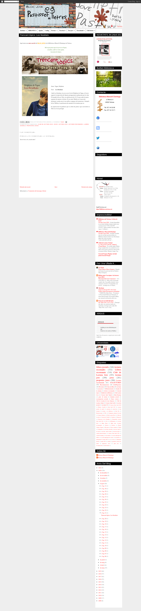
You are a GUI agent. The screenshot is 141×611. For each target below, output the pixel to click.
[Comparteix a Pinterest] (29, 122)
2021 (100, 468)
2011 (100, 593)
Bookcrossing (99, 413)
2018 (100, 574)
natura (109, 441)
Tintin (119, 427)
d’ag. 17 (104, 527)
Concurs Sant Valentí (106, 395)
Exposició (119, 417)
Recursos (107, 427)
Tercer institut (114, 427)
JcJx (106, 421)
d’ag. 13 (104, 537)
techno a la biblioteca (107, 411)
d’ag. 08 (104, 551)
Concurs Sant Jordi (110, 403)
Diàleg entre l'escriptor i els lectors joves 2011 (108, 276)
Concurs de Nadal (105, 417)
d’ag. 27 (104, 497)
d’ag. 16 (104, 529)
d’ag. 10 (104, 545)
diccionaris (107, 435)
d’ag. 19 (104, 521)
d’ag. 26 (104, 499)
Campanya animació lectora (114, 413)
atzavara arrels (116, 431)
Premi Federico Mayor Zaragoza (106, 269)
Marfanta (101, 288)
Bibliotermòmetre (109, 389)
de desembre (103, 473)
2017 (100, 576)
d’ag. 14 (104, 535)
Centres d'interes (101, 415)
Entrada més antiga (87, 187)
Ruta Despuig (117, 395)
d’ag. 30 (104, 489)
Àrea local (62, 30)
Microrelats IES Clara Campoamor (107, 278)
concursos (108, 409)
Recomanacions (104, 385)
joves (56, 124)
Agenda (41, 30)
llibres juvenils (102, 367)
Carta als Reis (110, 387)
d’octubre (103, 478)
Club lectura (90, 30)
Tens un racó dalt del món (105, 301)
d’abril (102, 565)
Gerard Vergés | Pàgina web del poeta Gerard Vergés (107, 254)
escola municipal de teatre (107, 437)
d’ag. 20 (104, 518)
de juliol (102, 560)
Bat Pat (117, 411)
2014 (100, 584)
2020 (100, 470)
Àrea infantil (80, 30)
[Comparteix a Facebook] (27, 122)
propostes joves (33, 125)
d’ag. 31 (104, 486)
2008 (100, 601)
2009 (100, 598)
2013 (100, 587)
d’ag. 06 (104, 556)
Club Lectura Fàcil (111, 415)
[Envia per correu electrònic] (21, 122)
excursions (117, 437)
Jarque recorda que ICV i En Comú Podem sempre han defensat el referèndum (108, 290)
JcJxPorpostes (113, 421)
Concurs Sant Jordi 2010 (115, 405)
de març (102, 568)
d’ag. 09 (104, 548)
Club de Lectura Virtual (105, 243)
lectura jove (63, 124)
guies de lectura (103, 397)
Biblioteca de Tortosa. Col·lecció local (107, 220)
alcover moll (117, 429)
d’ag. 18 (104, 524)
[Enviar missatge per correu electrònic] (65, 122)
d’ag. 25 (104, 502)
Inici (56, 187)
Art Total (101, 267)
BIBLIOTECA (32, 30)
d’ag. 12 (104, 540)
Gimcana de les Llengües (104, 419)
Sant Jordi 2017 (111, 407)
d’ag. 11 (104, 543)
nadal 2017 (103, 441)
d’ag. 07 (104, 554)
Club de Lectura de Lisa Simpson (105, 401)
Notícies (113, 425)
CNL (105, 413)
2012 (100, 590)
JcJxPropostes (117, 385)
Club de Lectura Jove (45, 124)
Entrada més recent (25, 187)
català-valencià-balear (101, 433)
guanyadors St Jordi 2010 (102, 439)
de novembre (104, 475)
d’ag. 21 (104, 513)
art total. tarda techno (106, 431)
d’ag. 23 (104, 507)
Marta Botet (105, 423)
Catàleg (47, 30)
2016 (100, 579)
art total (98, 431)
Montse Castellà (101, 407)
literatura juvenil (114, 397)
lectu (113, 439)
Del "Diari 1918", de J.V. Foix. (106, 302)
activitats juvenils (108, 429)
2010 (100, 595)
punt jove (116, 443)
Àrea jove (70, 30)
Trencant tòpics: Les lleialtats (34, 35)
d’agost (102, 483)
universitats (106, 445)
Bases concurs (115, 399)
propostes (100, 389)
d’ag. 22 (104, 510)
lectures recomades (75, 124)
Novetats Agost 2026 (103, 222)
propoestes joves (106, 443)
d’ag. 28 (104, 494)
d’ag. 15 (104, 532)
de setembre (103, 481)
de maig (102, 562)
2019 (100, 571)
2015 (100, 582)
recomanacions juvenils (102, 399)
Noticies (107, 425)
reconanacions (99, 445)
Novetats (53, 30)
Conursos (113, 417)
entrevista (115, 409)
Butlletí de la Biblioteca (107, 393)
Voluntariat (100, 429)
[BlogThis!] (23, 122)
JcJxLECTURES (115, 382)
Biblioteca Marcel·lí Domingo (107, 232)
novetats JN (105, 405)
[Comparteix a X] (25, 122)
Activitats (22, 30)
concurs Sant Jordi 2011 (113, 433)
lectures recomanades (109, 391)
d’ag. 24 (104, 505)
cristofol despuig (100, 435)
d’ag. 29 (104, 491)
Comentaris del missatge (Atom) (37, 191)
